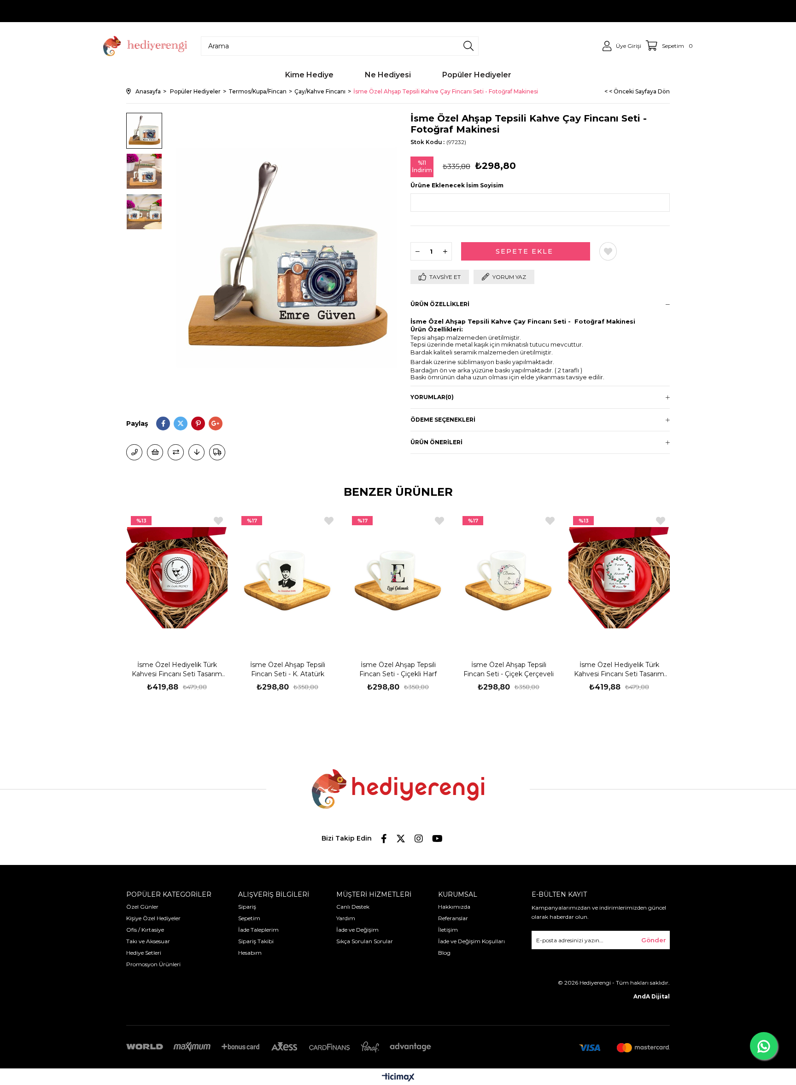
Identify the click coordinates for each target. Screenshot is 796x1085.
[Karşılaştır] (176, 452)
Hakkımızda (454, 906)
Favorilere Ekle (218, 521)
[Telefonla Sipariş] (134, 452)
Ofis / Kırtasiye (145, 929)
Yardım (345, 918)
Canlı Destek (352, 906)
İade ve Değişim (357, 929)
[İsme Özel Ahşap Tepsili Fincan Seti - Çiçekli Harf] (398, 577)
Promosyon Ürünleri (153, 964)
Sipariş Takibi (256, 941)
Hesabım (250, 952)
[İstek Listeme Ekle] (155, 452)
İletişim (448, 929)
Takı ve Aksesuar (148, 941)
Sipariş (247, 906)
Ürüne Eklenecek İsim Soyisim (456, 185)
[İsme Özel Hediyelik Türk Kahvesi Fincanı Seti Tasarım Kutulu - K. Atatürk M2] (177, 577)
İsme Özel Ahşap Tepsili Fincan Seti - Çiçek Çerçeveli (508, 669)
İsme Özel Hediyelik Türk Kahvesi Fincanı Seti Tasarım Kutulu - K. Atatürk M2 (177, 670)
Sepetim (249, 918)
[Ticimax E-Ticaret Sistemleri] (398, 1078)
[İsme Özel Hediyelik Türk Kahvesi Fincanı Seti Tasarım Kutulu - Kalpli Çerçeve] (619, 577)
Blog (444, 952)
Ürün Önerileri (436, 442)
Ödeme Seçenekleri (442, 419)
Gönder (653, 940)
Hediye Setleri (143, 952)
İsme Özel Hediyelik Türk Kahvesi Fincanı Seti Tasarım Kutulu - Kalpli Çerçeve (619, 670)
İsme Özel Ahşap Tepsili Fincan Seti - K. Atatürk (287, 669)
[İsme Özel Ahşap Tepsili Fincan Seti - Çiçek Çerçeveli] (508, 577)
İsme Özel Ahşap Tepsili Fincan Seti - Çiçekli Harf (398, 669)
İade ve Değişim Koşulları (471, 941)
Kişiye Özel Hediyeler (153, 918)
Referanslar (453, 918)
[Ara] (468, 46)
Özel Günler (142, 906)
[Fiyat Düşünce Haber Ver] (196, 452)
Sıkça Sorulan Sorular (364, 941)
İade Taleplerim (258, 929)
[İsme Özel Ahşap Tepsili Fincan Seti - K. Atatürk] (287, 577)
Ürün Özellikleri (439, 304)
